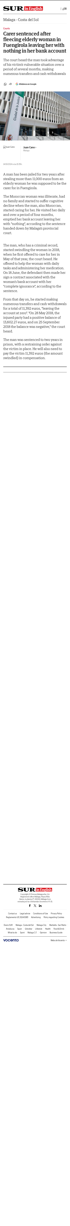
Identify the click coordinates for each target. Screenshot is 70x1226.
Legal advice (25, 913)
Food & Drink (59, 929)
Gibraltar (28, 929)
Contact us (12, 913)
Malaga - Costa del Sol (20, 19)
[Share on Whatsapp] (5, 84)
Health (48, 929)
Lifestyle (38, 929)
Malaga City (41, 925)
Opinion (43, 932)
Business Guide (56, 932)
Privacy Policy (56, 913)
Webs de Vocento (58, 940)
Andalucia (10, 929)
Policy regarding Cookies (54, 917)
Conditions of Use (40, 913)
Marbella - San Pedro (57, 925)
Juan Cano (29, 147)
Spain (19, 929)
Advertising (36, 917)
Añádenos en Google (27, 84)
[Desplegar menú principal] (65, 9)
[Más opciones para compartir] (10, 84)
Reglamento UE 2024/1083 (17, 917)
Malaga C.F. (32, 932)
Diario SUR (8, 925)
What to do (12, 932)
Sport (22, 932)
